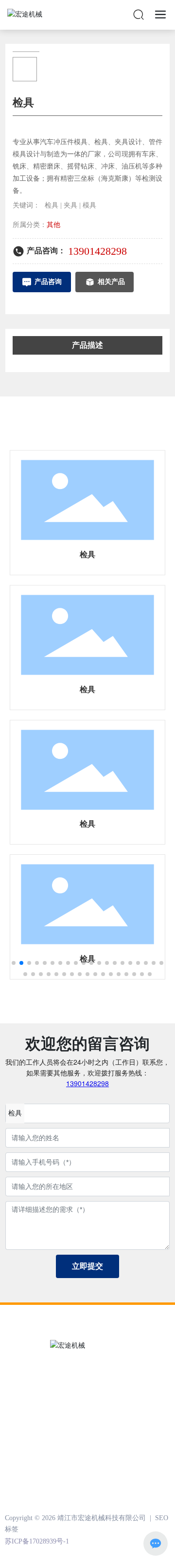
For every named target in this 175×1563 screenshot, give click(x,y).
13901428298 (97, 251)
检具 (87, 554)
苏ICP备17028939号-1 (37, 1541)
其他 (53, 224)
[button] (14, 963)
